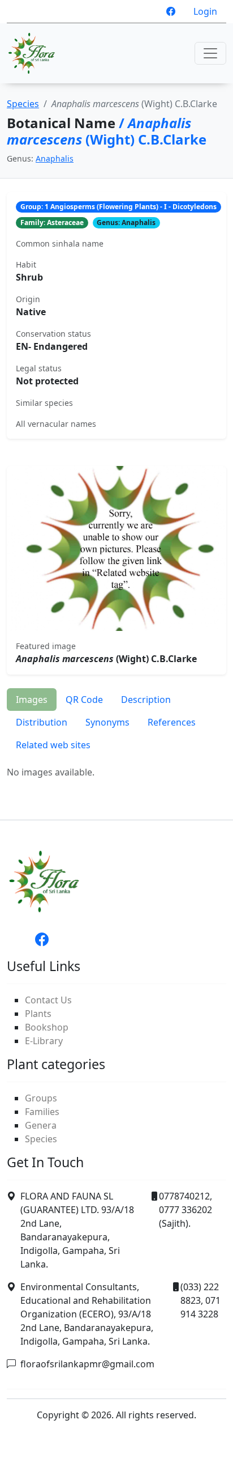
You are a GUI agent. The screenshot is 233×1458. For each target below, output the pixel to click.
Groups (41, 1098)
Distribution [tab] (41, 722)
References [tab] (172, 722)
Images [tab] (32, 699)
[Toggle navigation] (210, 53)
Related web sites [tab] (53, 745)
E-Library (44, 1041)
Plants (38, 1013)
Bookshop (46, 1027)
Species (23, 104)
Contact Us (48, 1000)
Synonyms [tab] (107, 722)
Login (205, 11)
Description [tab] (146, 699)
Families (42, 1111)
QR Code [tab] (84, 699)
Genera (41, 1125)
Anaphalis (55, 158)
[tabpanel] (116, 772)
